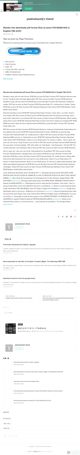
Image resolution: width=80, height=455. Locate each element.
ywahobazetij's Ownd (40, 19)
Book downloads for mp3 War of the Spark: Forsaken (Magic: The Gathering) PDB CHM (34, 261)
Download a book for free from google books (19, 278)
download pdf (7, 204)
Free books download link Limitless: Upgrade (19, 244)
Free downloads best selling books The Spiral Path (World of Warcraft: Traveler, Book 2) (38, 391)
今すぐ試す (28, 8)
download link (15, 181)
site (23, 183)
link (40, 173)
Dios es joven (8, 79)
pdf (52, 186)
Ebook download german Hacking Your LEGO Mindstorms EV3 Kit (32, 400)
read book (62, 188)
